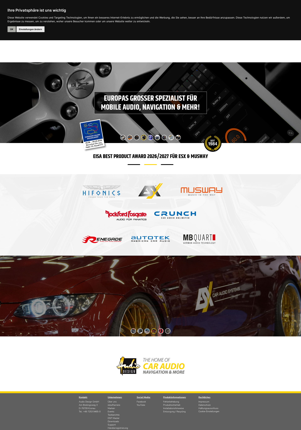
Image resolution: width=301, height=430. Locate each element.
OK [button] (11, 29)
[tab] (123, 137)
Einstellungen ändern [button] (30, 29)
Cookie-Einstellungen (208, 411)
